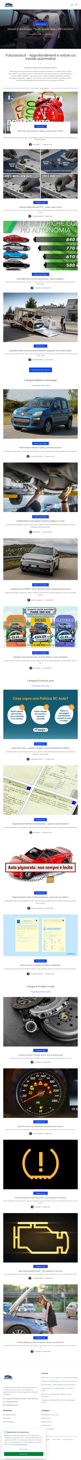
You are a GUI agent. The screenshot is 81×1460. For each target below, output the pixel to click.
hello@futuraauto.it (12, 1405)
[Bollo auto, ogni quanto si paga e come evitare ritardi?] (40, 112)
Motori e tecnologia (40, 274)
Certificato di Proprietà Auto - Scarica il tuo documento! (59, 1381)
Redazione (7, 1410)
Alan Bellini (6, 1418)
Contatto (47, 1439)
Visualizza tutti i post (40, 385)
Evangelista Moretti (9, 1415)
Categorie (45, 1410)
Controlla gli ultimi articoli (40, 370)
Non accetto (24, 1449)
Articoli (44, 1373)
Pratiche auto (40, 126)
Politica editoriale (68, 1439)
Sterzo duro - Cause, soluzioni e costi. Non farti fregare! (59, 1377)
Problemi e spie (40, 202)
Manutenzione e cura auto (49, 1415)
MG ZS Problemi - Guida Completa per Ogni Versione (58, 1385)
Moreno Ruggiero (9, 1422)
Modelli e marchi (40, 24)
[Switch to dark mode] (72, 4)
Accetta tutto (23, 1454)
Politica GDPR (56, 1439)
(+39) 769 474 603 (11, 1402)
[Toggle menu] (76, 5)
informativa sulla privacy (20, 1444)
